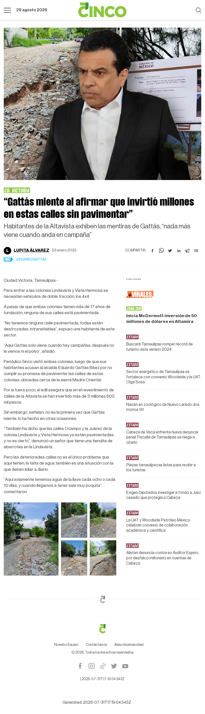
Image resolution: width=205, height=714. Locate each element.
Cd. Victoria (17, 190)
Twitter (114, 666)
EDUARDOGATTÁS (31, 259)
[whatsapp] (161, 250)
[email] (196, 250)
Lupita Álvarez (31, 250)
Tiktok (103, 666)
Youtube (125, 666)
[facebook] (152, 250)
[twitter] (170, 250)
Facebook (80, 666)
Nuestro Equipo (66, 645)
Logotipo (102, 10)
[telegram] (187, 250)
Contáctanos (96, 645)
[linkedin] (178, 250)
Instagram (91, 666)
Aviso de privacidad (129, 645)
